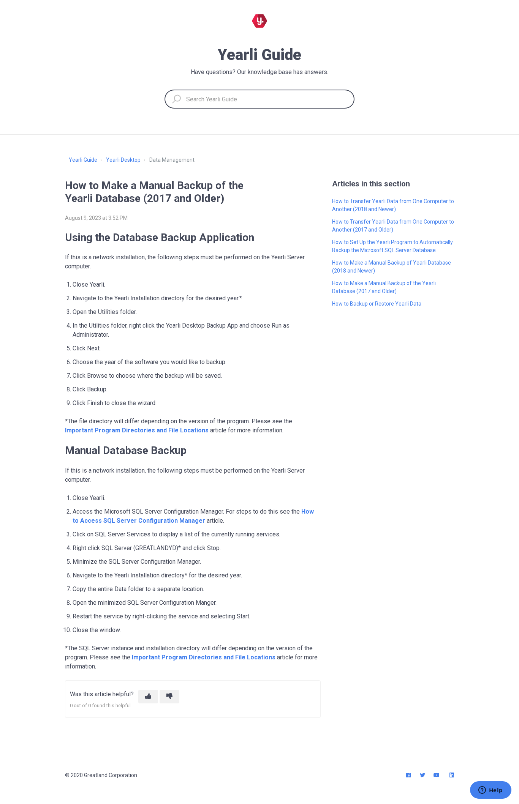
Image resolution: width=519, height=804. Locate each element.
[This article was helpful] (148, 696)
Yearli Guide (83, 160)
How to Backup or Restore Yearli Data (376, 304)
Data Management (172, 160)
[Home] (259, 20)
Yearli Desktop (123, 160)
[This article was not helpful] (169, 696)
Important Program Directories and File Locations (137, 430)
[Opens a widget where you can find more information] (490, 790)
